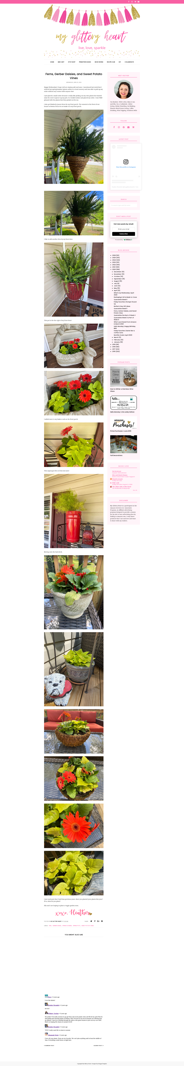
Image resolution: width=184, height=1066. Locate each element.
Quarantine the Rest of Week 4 (124, 315)
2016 (113, 351)
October (117, 276)
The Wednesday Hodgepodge (121, 488)
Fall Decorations (116, 455)
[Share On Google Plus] (98, 921)
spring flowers (67, 925)
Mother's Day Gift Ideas (122, 306)
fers (50, 925)
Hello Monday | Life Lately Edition (122, 412)
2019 (113, 344)
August (116, 281)
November (117, 274)
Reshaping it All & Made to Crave (125, 297)
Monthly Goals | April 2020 (123, 335)
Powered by (119, 239)
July (115, 283)
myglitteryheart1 (129, 187)
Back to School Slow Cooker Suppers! (123, 476)
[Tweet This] (91, 921)
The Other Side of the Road (121, 486)
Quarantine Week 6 (120, 300)
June (115, 286)
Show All (135, 490)
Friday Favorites (117, 480)
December (117, 272)
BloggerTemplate (102, 1063)
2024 (114, 260)
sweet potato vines (87, 925)
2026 (114, 255)
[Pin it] (101, 921)
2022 (114, 265)
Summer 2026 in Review (119, 473)
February (117, 340)
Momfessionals (117, 479)
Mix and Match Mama (119, 475)
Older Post (98, 1045)
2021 (113, 267)
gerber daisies (57, 925)
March (116, 337)
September (118, 279)
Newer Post (49, 1045)
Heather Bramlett (117, 187)
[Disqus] (74, 966)
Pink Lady (115, 483)
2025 (114, 258)
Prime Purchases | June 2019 (120, 431)
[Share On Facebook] (94, 921)
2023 (114, 262)
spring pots (76, 925)
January (117, 342)
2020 (114, 269)
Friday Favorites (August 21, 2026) (122, 484)
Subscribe (124, 234)
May (115, 288)
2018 (113, 347)
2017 (113, 349)
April (115, 290)
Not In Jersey (116, 471)
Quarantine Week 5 (120, 309)
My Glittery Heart (86, 1063)
